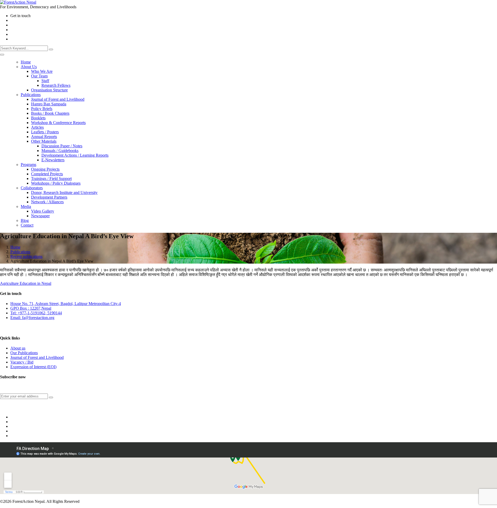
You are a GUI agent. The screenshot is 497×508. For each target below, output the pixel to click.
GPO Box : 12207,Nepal (30, 308)
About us (17, 348)
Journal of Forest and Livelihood (37, 357)
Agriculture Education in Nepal (25, 283)
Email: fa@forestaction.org (32, 317)
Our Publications (24, 353)
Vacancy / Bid (21, 362)
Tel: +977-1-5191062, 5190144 (36, 313)
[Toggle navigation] (2, 54)
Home (15, 247)
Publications (20, 252)
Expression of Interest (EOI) (33, 367)
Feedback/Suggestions (16, 328)
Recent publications (26, 256)
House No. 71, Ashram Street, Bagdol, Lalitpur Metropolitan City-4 (65, 303)
